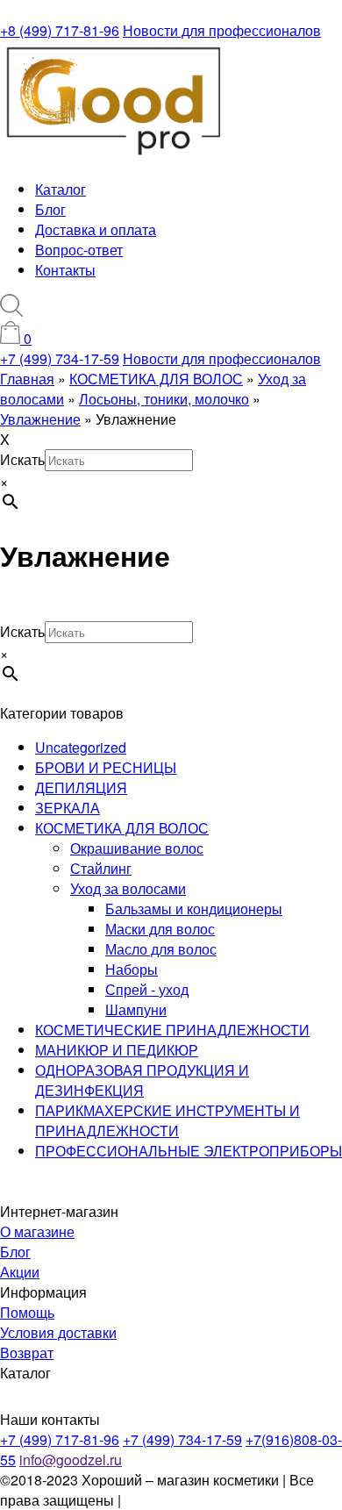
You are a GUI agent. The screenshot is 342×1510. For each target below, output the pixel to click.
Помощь (27, 1312)
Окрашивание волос (136, 848)
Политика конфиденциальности (228, 1500)
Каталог (60, 189)
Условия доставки (58, 1332)
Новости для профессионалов (222, 30)
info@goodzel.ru (70, 1459)
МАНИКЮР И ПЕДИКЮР (116, 1050)
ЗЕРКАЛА (67, 808)
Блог (50, 209)
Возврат (26, 1352)
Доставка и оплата (95, 229)
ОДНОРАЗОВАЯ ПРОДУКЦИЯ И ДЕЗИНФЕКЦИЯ (142, 1080)
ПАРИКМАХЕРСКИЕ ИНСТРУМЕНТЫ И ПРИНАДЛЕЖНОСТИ (167, 1120)
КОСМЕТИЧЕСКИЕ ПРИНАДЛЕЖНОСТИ (172, 1030)
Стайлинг (101, 868)
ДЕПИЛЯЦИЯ (81, 787)
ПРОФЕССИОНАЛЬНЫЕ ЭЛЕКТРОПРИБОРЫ (188, 1151)
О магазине (37, 1231)
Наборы (131, 969)
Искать (22, 459)
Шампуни (136, 1009)
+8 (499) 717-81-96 (59, 30)
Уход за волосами (128, 888)
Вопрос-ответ (79, 250)
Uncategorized (80, 747)
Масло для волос (161, 949)
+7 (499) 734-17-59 (59, 358)
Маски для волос (160, 929)
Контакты (65, 270)
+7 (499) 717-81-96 (59, 1439)
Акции (19, 1272)
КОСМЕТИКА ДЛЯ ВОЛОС (122, 828)
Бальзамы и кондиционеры (193, 908)
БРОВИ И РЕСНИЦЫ (105, 767)
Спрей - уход (147, 989)
